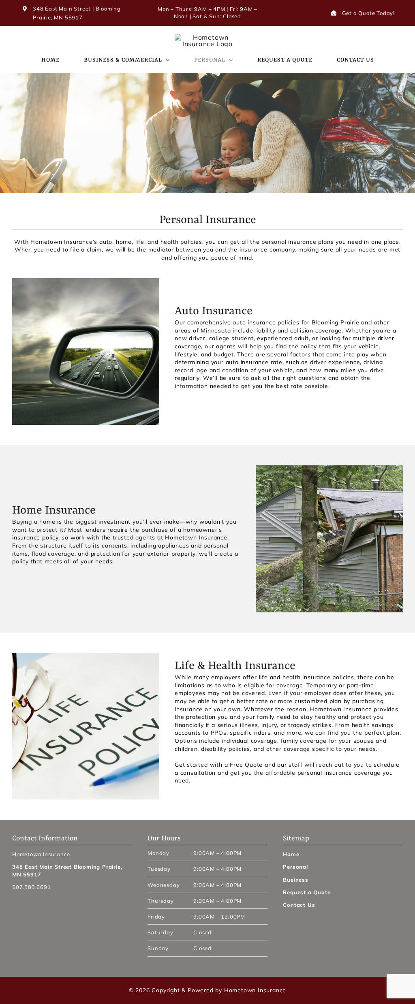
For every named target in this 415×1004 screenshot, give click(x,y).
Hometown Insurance (255, 990)
